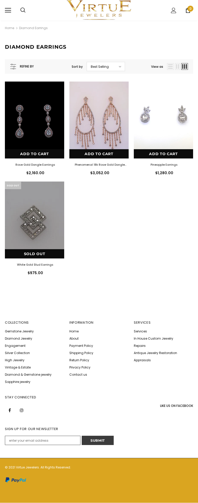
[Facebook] (9, 410)
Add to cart (34, 154)
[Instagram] (21, 410)
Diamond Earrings (33, 28)
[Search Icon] (23, 10)
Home (9, 28)
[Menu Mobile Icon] (8, 10)
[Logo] (99, 10)
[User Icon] (173, 10)
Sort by (77, 66)
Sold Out (34, 254)
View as (157, 66)
